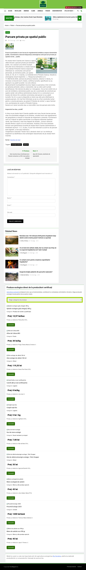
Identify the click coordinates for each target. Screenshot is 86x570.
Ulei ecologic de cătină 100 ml (16, 358)
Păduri (47, 11)
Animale (40, 11)
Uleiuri (14, 361)
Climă (33, 11)
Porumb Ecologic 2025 (14, 506)
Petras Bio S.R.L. (23, 320)
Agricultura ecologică (13, 292)
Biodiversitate (57, 11)
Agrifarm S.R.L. (22, 419)
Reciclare (18, 11)
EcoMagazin (24, 253)
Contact (79, 566)
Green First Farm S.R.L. (24, 369)
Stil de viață (68, 11)
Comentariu (11, 177)
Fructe (14, 336)
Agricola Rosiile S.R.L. (24, 468)
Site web (9, 212)
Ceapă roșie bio (12, 407)
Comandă (11, 325)
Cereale (15, 509)
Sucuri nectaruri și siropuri (20, 435)
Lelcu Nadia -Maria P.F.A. (25, 493)
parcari (26, 144)
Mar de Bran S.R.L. (23, 443)
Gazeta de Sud (15, 140)
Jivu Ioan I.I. (21, 394)
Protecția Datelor (71, 566)
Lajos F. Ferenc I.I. (23, 542)
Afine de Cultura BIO (13, 333)
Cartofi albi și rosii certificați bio (17, 383)
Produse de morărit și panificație (22, 311)
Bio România (57, 556)
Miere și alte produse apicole (21, 485)
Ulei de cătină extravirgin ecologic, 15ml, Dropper (23, 457)
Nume (9, 198)
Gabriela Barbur (25, 275)
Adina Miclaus (24, 241)
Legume (15, 386)
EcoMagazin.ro (14, 566)
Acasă (10, 11)
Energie (26, 11)
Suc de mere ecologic (14, 432)
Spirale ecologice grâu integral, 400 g (19, 308)
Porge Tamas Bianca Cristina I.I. (27, 344)
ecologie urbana (16, 144)
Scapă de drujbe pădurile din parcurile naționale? (36, 272)
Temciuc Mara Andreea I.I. (25, 518)
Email (9, 205)
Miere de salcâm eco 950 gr (16, 531)
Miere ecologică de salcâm (15, 482)
